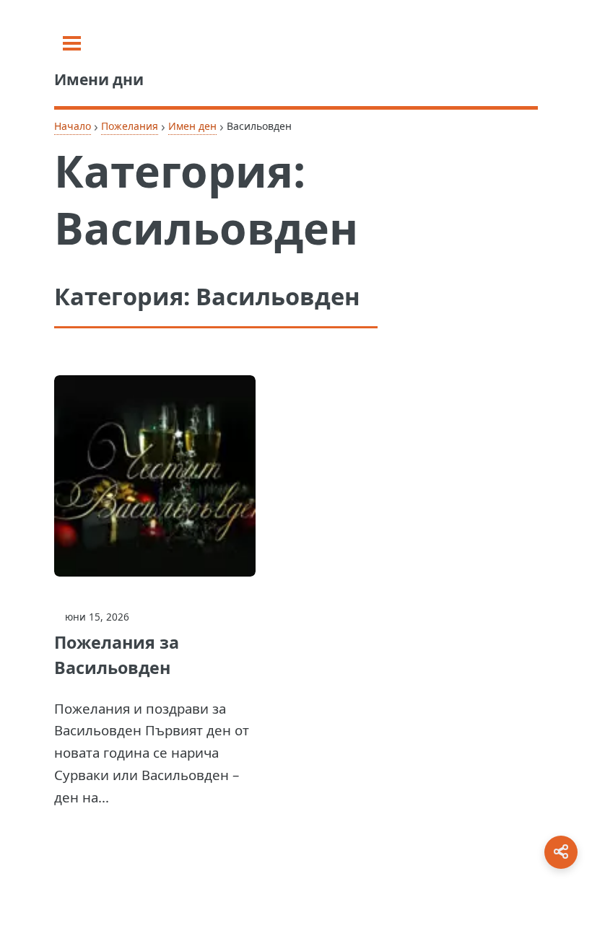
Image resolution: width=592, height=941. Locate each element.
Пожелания (129, 126)
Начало (72, 126)
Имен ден (192, 126)
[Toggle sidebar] (72, 43)
